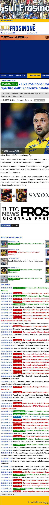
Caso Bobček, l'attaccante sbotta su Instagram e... (25, 261)
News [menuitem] (11, 76)
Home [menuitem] (3, 76)
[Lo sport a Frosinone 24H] (17, 27)
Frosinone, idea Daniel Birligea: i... (27, 243)
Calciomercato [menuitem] (34, 76)
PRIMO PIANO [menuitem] (21, 76)
